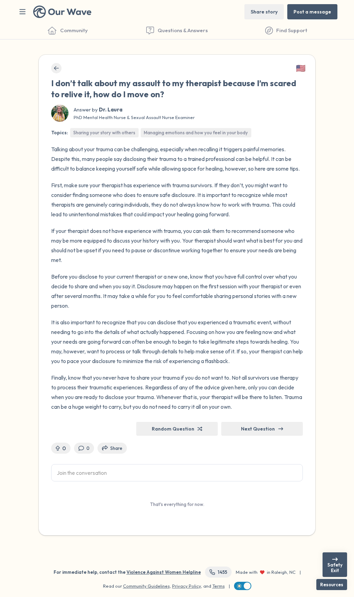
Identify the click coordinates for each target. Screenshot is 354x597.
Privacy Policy (186, 586)
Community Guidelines (146, 586)
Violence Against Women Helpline (164, 572)
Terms (218, 586)
